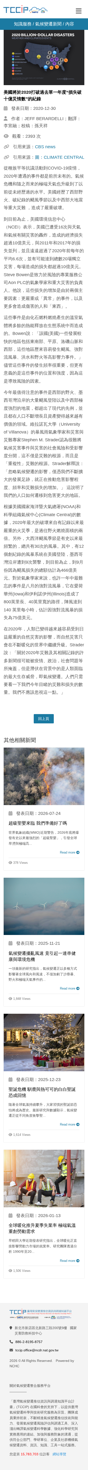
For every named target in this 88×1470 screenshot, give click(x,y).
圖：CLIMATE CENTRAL (59, 157)
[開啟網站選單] (79, 11)
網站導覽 (59, 1454)
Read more (68, 852)
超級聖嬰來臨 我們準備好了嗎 (38, 823)
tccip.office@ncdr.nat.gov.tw (36, 1350)
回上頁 (43, 719)
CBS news (45, 146)
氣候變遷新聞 (48, 24)
